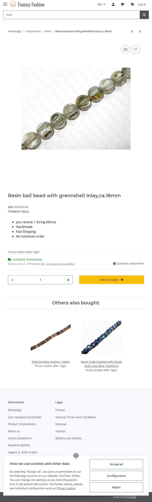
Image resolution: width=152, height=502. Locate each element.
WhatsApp (15, 410)
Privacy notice (66, 488)
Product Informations (22, 424)
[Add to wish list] (135, 49)
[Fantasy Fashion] (27, 4)
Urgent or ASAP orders (23, 452)
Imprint (60, 431)
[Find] (144, 15)
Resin (25, 211)
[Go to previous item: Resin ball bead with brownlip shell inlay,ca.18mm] (132, 31)
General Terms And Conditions (75, 417)
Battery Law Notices (68, 438)
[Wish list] (122, 4)
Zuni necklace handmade (24, 417)
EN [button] (100, 4)
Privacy (60, 410)
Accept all (116, 464)
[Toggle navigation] (5, 2)
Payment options (19, 445)
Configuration (116, 475)
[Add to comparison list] (125, 49)
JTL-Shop (131, 497)
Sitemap (60, 424)
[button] (113, 4)
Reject (116, 487)
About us (14, 431)
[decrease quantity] (12, 280)
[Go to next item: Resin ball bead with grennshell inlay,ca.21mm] (140, 31)
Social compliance (20, 438)
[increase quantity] (68, 280)
